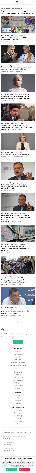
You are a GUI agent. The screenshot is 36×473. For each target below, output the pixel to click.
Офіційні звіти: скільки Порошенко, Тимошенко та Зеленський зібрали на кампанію (15, 249)
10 (12, 319)
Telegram (18, 418)
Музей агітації (18, 380)
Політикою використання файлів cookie (13, 465)
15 (29, 319)
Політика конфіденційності (18, 365)
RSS (18, 398)
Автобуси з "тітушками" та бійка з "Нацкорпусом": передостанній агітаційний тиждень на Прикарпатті (14, 280)
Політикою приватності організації (22, 465)
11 (16, 319)
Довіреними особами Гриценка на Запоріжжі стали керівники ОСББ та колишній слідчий (14, 186)
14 (25, 319)
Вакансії (18, 401)
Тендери (18, 403)
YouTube (19, 421)
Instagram (18, 413)
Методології (18, 360)
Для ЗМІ (18, 395)
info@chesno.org (7, 444)
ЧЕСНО (7, 329)
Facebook (18, 410)
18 (18, 322)
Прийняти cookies (11, 469)
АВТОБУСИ (22, 65)
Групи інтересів (18, 386)
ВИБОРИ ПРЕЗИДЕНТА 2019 (9, 35)
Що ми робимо (18, 369)
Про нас (18, 352)
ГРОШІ (21, 152)
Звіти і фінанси (18, 354)
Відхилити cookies (24, 469)
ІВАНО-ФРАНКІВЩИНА (7, 309)
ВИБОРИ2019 (22, 244)
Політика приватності (18, 362)
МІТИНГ (21, 276)
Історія (18, 357)
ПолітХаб (18, 375)
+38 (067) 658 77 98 (8, 451)
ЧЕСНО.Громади (18, 383)
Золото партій (18, 377)
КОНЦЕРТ (21, 123)
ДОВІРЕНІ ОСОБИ (24, 94)
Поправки (18, 388)
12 (19, 319)
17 (14, 322)
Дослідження (18, 372)
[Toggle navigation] (2, 2)
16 (32, 319)
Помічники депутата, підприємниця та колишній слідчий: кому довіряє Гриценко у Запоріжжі (16, 217)
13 (22, 319)
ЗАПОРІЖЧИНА (23, 182)
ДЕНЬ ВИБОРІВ (23, 35)
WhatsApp (18, 416)
